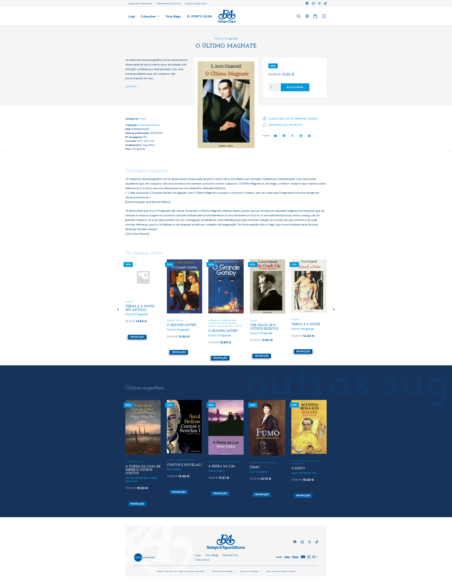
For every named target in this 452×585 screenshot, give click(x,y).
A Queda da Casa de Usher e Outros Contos (142, 470)
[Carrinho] (315, 16)
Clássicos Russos (259, 462)
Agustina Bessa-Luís (304, 472)
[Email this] (275, 136)
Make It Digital (289, 571)
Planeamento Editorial (169, 3)
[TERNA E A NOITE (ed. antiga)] (143, 261)
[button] (299, 16)
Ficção (142, 118)
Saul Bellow (174, 469)
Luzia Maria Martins (149, 125)
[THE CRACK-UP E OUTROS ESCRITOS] (267, 261)
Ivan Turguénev (259, 471)
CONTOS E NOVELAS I (184, 465)
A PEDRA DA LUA (221, 466)
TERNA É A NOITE (305, 324)
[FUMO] (267, 402)
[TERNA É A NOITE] (309, 261)
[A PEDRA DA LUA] (226, 402)
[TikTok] (325, 3)
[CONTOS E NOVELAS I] (184, 402)
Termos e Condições (249, 571)
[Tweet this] (292, 136)
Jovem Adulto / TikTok (229, 326)
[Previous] (118, 309)
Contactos (202, 559)
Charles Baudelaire (137, 477)
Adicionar (295, 87)
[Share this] (284, 136)
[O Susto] (309, 402)
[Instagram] (313, 3)
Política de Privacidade (222, 571)
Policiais (234, 462)
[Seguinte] (333, 309)
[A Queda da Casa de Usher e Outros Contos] (143, 402)
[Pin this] (309, 136)
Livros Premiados (185, 460)
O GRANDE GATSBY (182, 325)
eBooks (171, 320)
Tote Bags (212, 555)
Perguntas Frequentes (140, 3)
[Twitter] (319, 3)
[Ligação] (227, 16)
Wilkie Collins (216, 471)
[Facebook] (307, 3)
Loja (198, 555)
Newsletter (230, 555)
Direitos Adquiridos (195, 3)
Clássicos (213, 320)
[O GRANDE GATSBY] (184, 261)
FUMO (255, 467)
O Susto (298, 468)
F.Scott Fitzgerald (226, 38)
